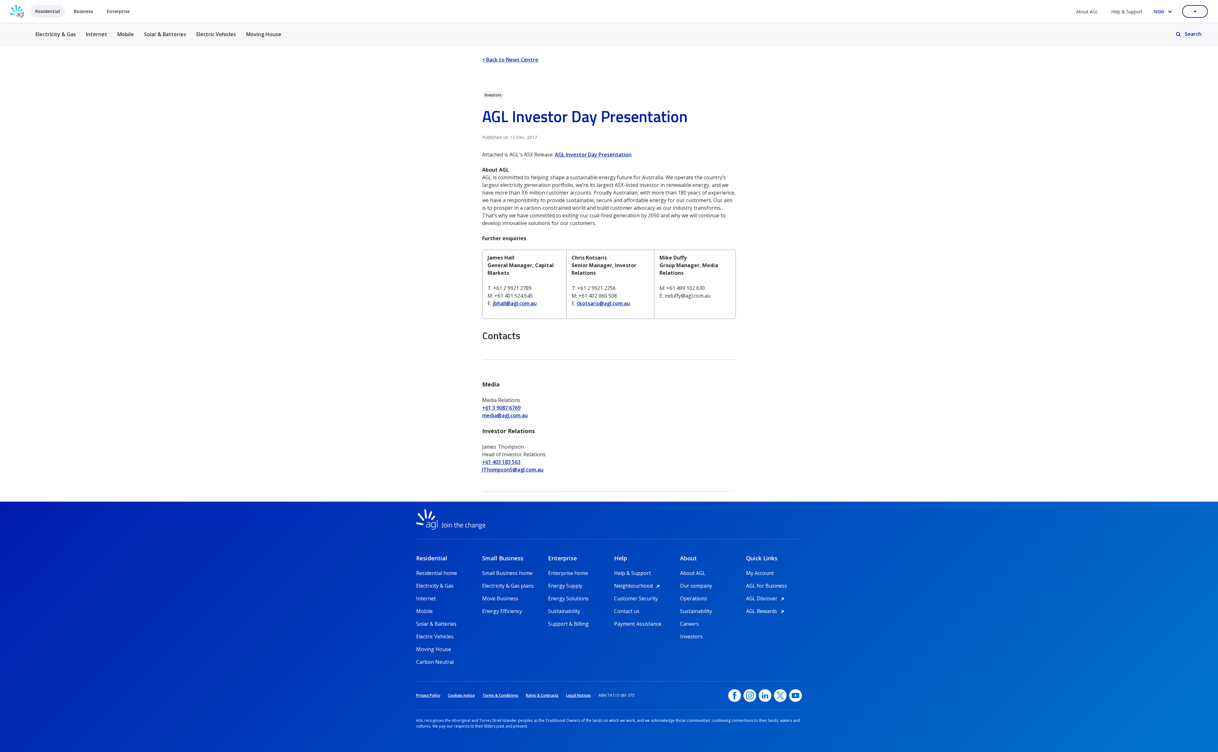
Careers (689, 623)
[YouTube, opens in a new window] (795, 695)
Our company (696, 585)
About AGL (1087, 12)
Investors (691, 636)
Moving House (263, 34)
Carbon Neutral (435, 661)
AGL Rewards (766, 611)
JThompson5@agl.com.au (512, 469)
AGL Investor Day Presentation (593, 154)
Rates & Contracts (542, 695)
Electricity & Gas (56, 37)
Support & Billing (568, 623)
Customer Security (636, 598)
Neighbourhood (638, 586)
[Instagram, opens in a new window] (749, 695)
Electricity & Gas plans (508, 585)
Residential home (436, 573)
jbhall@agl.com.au (515, 303)
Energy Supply (565, 585)
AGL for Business (766, 585)
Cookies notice (461, 695)
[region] (609, 284)
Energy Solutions (568, 598)
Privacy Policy (428, 695)
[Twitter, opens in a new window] (780, 695)
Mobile (125, 34)
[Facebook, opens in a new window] (734, 695)
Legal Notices (578, 695)
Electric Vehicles (216, 34)
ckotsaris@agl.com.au (603, 303)
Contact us (626, 611)
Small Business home (507, 573)
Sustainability (564, 611)
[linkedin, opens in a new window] (765, 695)
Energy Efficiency (502, 611)
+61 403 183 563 (501, 461)
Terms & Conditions (500, 695)
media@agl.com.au (505, 415)
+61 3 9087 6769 (501, 407)
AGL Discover (766, 598)
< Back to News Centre (510, 59)
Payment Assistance (637, 623)
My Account (760, 573)
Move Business (500, 598)
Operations (693, 598)
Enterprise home (568, 573)
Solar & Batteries (165, 34)
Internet (96, 34)
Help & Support (1127, 12)
